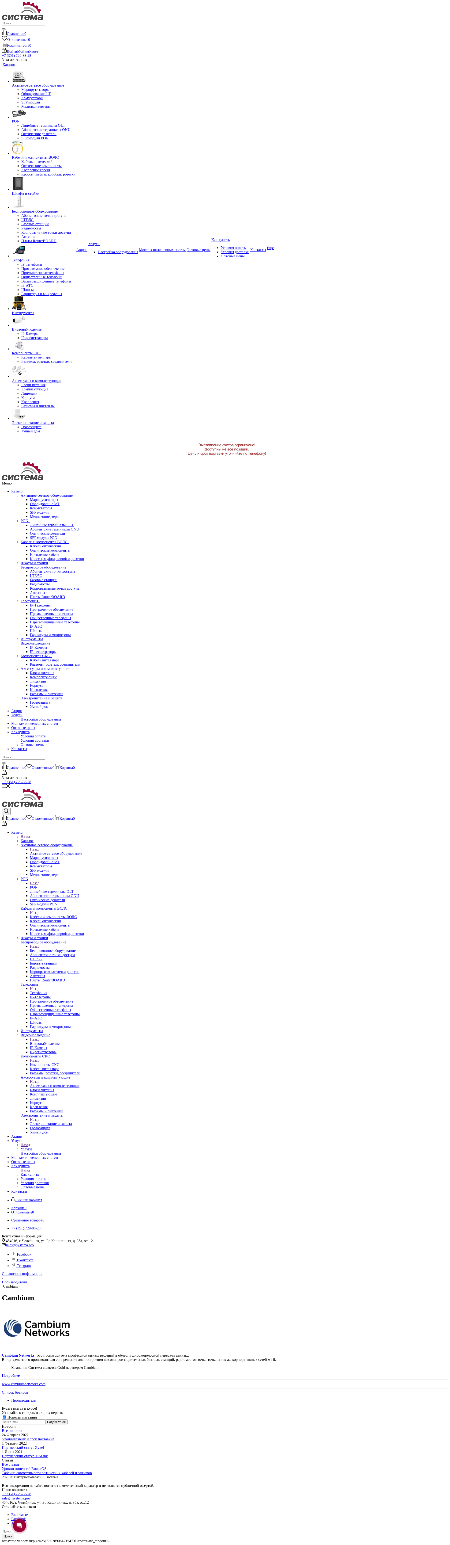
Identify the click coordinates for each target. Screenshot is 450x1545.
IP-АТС (36, 626)
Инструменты (32, 639)
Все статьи (10, 1464)
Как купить (20, 732)
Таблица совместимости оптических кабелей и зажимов (47, 1473)
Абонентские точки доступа (52, 571)
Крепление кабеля (44, 555)
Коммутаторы (41, 508)
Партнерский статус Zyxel (23, 1448)
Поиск (8, 1536)
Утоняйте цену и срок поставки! (28, 1439)
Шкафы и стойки (34, 563)
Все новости (12, 1431)
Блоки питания (42, 673)
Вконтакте (25, 1260)
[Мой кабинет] (4, 773)
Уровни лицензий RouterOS (24, 1469)
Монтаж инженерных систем (34, 723)
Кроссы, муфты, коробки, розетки (57, 559)
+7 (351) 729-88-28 (16, 55)
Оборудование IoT (45, 504)
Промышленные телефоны (51, 614)
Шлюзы (36, 631)
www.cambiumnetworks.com (23, 1384)
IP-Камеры (38, 647)
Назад (25, 837)
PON (25, 521)
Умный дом (39, 707)
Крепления (39, 690)
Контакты (19, 749)
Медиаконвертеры (44, 517)
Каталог (17, 491)
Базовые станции (43, 580)
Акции (16, 711)
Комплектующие (43, 677)
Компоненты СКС (36, 656)
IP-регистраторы (43, 652)
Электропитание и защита (42, 698)
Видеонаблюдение (36, 643)
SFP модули (39, 512)
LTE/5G (36, 576)
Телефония (30, 601)
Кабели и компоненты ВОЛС (45, 542)
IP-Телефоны (40, 605)
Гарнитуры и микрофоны (50, 635)
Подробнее (11, 1375)
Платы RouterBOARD (47, 597)
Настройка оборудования (41, 719)
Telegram (23, 1266)
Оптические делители (47, 533)
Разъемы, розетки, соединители (55, 664)
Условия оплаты (33, 736)
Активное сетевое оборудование (48, 495)
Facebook (23, 1254)
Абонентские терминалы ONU (54, 529)
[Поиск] (4, 29)
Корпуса (36, 685)
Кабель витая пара (44, 660)
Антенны (37, 593)
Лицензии (38, 681)
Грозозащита (40, 702)
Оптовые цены (23, 728)
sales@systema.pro (20, 1245)
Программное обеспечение (51, 609)
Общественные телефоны (50, 618)
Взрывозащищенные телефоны (55, 622)
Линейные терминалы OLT (52, 525)
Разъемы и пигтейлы (46, 694)
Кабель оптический (45, 546)
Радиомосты (40, 584)
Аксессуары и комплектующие (46, 669)
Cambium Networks (18, 1355)
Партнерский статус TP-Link (25, 1456)
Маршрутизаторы (44, 500)
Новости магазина (22, 1417)
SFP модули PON (43, 538)
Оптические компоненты (50, 550)
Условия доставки (35, 740)
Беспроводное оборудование (44, 567)
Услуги (16, 715)
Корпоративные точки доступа (54, 588)
